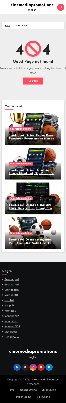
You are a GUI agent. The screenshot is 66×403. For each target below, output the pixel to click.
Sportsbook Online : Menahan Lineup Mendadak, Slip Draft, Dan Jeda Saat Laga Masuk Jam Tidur (32, 174)
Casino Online (28, 389)
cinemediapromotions (32, 5)
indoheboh (11, 321)
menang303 (11, 316)
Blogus (51, 379)
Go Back (33, 81)
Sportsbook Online (21, 129)
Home (11, 389)
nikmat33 (10, 310)
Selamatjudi (11, 279)
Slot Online (43, 396)
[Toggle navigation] (4, 7)
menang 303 (12, 326)
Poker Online (23, 396)
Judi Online (49, 389)
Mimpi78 (9, 305)
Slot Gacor (10, 331)
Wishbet (9, 300)
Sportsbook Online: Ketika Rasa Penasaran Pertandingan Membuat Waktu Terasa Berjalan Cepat (33, 139)
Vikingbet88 (11, 289)
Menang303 (11, 337)
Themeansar (32, 384)
